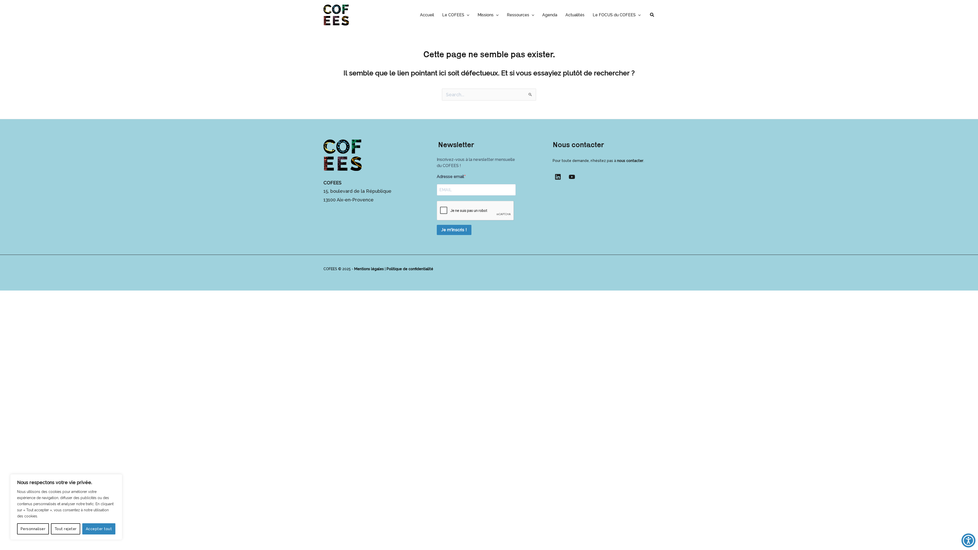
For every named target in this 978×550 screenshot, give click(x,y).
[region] (66, 507)
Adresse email (450, 176)
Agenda (549, 14)
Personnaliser (33, 529)
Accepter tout (99, 529)
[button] (466, 14)
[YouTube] (572, 177)
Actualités (575, 14)
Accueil (427, 14)
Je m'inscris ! (454, 229)
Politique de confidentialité (410, 269)
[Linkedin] (558, 177)
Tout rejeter (66, 529)
